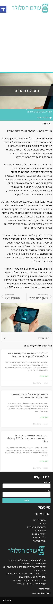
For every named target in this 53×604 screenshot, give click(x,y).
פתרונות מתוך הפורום (36, 527)
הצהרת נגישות (45, 588)
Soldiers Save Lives (41, 593)
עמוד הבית (47, 112)
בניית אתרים (7, 600)
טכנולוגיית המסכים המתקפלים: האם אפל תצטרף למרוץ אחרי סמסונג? (28, 355)
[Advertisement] (26, 42)
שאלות (42, 523)
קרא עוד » (44, 376)
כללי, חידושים (43, 117)
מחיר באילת (40, 530)
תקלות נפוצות (39, 520)
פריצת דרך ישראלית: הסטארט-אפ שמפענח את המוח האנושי (29, 395)
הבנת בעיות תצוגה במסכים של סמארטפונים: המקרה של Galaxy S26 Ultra (27, 438)
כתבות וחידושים (38, 534)
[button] (3, 9)
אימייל (48, 491)
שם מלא (47, 482)
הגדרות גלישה (39, 541)
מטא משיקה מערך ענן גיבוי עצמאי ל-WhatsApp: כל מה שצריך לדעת (29, 582)
